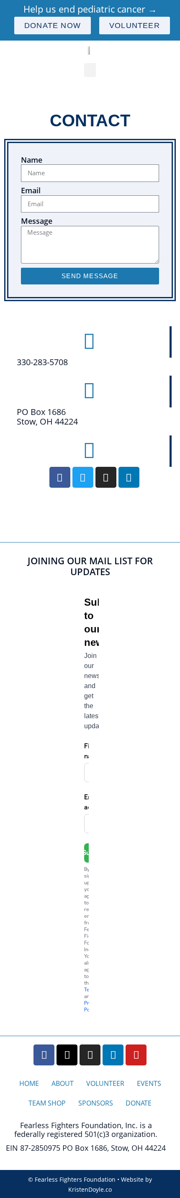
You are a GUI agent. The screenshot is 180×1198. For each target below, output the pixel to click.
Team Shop (47, 1103)
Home (29, 1083)
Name (31, 160)
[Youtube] (136, 1054)
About (62, 1083)
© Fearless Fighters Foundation (72, 1179)
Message (36, 221)
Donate (139, 1103)
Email (31, 190)
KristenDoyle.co (90, 1189)
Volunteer (105, 1083)
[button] (90, 70)
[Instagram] (105, 477)
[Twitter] (82, 477)
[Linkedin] (128, 477)
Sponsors (95, 1103)
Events (149, 1083)
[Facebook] (59, 477)
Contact (90, 120)
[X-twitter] (67, 1054)
